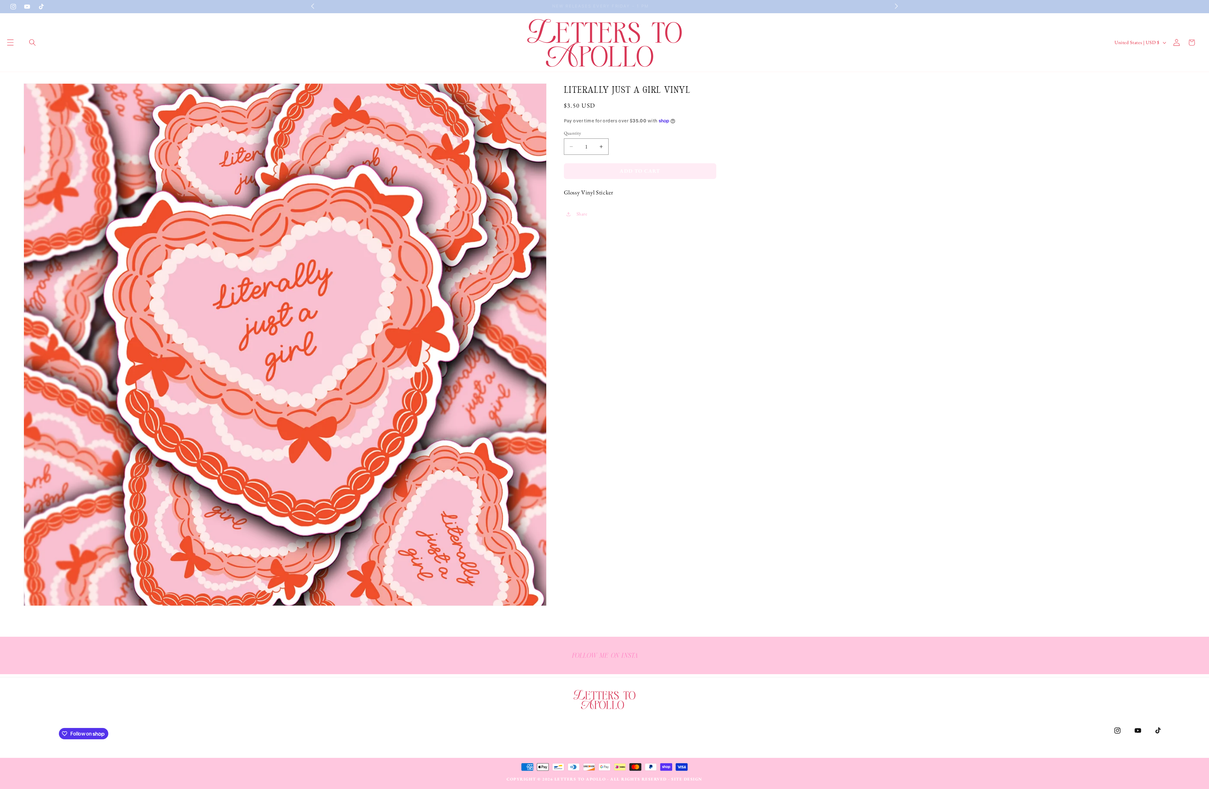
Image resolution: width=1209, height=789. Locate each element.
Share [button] (581, 213)
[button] (32, 42)
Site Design (686, 779)
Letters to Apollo (580, 779)
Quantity (572, 133)
